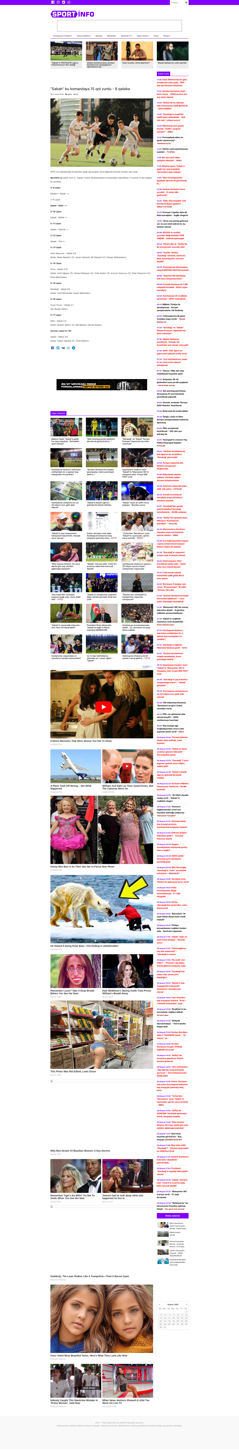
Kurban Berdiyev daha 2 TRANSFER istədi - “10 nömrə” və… (172, 1035)
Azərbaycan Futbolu (62, 36)
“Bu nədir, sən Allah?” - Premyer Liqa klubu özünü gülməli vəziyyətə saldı (171, 963)
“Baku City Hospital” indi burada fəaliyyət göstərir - (171, 203)
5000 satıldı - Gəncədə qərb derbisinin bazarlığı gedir (171, 859)
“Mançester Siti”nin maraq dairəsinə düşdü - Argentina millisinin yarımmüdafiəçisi (172, 610)
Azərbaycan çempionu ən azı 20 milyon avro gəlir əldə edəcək (172, 694)
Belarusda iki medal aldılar (175, 411)
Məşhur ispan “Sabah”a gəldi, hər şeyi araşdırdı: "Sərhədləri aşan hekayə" (171, 169)
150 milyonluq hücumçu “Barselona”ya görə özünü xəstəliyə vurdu (171, 705)
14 (182, 1318)
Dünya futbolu (83, 36)
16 (161, 1321)
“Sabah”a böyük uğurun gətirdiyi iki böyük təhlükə (172, 775)
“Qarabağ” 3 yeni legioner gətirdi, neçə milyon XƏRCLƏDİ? (172, 763)
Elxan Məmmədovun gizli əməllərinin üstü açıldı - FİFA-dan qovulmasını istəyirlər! (172, 82)
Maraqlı (98, 36)
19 (173, 1321)
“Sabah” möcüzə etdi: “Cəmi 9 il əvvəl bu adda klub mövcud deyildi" (172, 1183)
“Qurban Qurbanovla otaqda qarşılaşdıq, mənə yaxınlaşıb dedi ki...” (170, 656)
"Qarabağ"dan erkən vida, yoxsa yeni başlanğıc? (171, 974)
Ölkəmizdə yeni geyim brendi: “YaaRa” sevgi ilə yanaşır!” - (170, 129)
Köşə (156, 36)
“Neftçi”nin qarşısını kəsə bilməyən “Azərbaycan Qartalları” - (172, 520)
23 (161, 1324)
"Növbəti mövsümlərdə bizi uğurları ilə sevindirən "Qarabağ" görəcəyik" (171, 454)
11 (169, 1318)
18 (169, 1321)
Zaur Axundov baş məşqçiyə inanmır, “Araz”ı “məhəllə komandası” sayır (171, 1000)
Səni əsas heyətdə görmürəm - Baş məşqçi (169, 1136)
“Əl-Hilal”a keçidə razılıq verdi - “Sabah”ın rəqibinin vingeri (172, 798)
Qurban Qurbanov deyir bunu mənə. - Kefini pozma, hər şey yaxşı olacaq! (172, 94)
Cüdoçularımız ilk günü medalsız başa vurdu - (171, 319)
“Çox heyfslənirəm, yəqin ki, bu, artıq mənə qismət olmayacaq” (172, 362)
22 (186, 1321)
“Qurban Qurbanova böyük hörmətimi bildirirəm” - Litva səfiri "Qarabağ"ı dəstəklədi (172, 598)
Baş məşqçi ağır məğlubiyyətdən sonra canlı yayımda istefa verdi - (170, 728)
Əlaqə (166, 36)
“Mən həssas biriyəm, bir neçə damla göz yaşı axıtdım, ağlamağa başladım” (172, 1125)
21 (182, 1321)
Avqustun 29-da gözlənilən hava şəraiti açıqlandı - (172, 382)
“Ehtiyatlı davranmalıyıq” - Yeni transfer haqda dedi (171, 1023)
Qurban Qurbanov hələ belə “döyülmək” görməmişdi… (173, 1159)
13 (178, 1318)
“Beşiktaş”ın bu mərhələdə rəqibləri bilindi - (171, 1012)
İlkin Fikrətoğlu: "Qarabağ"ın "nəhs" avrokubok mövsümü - (172, 870)
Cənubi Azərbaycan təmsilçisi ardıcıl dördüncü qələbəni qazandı (169, 497)
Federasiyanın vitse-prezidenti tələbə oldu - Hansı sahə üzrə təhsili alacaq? (171, 564)
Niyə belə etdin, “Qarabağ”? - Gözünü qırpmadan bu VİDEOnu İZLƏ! (173, 1148)
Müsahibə (111, 36)
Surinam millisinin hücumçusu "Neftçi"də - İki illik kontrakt (173, 786)
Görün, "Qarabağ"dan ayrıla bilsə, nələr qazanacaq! (172, 905)
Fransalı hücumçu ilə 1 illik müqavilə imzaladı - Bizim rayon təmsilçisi (172, 287)
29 (186, 1324)
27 (178, 1324)
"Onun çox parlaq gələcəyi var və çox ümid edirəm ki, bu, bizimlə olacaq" (172, 224)
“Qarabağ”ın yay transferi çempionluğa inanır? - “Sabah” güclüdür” (172, 682)
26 (173, 1324)
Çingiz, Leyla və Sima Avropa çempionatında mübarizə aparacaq (172, 419)
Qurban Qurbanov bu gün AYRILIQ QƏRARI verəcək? (169, 1046)
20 (178, 1321)
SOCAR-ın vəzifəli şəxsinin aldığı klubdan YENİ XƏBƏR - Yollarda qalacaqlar (170, 235)
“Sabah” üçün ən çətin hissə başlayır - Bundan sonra (172, 939)
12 (173, 1318)
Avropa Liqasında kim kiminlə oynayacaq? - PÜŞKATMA (170, 466)
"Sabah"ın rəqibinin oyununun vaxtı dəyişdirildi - (170, 621)
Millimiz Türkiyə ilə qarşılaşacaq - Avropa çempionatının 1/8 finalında (170, 307)
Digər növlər (142, 36)
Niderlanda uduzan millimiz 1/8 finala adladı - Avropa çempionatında (169, 477)
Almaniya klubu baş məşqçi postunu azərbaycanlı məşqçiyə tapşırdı (172, 824)
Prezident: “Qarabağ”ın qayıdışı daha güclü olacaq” (172, 1171)
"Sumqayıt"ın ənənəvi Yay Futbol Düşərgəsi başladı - (172, 442)
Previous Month (159, 1304)
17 (165, 1321)
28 (182, 1324)
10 (165, 1318)
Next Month (186, 1304)
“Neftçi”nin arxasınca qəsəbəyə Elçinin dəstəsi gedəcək (170, 1058)
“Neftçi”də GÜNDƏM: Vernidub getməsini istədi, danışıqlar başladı (171, 1113)
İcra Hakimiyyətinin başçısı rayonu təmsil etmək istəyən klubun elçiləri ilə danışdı (172, 544)
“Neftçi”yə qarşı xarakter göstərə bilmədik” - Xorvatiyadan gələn (172, 752)
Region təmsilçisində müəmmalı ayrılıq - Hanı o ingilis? (172, 847)
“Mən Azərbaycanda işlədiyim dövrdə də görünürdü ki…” (172, 180)
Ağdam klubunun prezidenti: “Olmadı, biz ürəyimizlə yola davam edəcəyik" (173, 342)
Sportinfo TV (126, 36)
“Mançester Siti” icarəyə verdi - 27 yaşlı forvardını (172, 1194)
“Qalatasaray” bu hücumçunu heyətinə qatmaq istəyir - (172, 1206)
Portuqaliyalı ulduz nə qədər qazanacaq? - (170, 140)
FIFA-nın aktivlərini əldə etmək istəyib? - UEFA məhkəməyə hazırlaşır (171, 717)
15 (186, 1318)
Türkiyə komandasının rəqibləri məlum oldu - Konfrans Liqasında (171, 928)
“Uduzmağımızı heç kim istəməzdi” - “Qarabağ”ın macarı (171, 951)
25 (169, 1324)
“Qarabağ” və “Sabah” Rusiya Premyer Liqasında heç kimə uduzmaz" (171, 330)
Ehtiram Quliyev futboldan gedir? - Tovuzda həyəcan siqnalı (172, 835)
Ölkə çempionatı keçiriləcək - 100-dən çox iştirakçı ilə (169, 431)
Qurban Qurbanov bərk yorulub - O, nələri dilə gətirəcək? (171, 192)
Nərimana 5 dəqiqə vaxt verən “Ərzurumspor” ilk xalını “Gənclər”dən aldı (171, 587)
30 (161, 1327)
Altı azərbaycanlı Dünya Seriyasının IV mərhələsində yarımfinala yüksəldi (171, 394)
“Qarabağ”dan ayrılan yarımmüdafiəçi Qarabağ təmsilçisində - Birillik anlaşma (171, 509)
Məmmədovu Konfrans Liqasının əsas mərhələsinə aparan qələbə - (171, 532)
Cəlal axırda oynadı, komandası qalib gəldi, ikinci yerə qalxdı (170, 575)
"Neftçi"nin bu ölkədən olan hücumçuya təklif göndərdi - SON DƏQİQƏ (172, 105)
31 (165, 1327)
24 (165, 1324)
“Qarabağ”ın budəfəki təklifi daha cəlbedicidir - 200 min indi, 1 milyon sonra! (171, 117)
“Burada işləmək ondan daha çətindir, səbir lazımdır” (172, 740)
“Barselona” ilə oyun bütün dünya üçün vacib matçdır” (171, 916)
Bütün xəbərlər (172, 1215)
